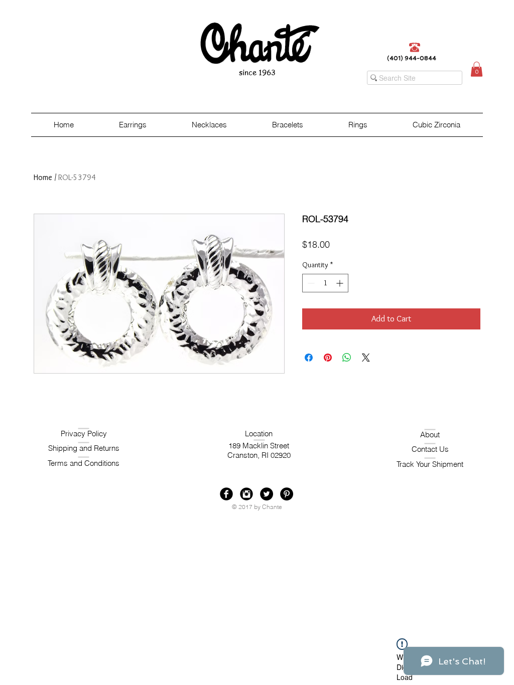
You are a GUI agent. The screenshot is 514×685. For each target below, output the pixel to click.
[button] (476, 69)
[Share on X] (366, 358)
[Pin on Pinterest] (328, 358)
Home (43, 177)
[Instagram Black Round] (246, 493)
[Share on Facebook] (309, 358)
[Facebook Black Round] (226, 493)
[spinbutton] (325, 283)
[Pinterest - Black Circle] (286, 493)
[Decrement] (310, 283)
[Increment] (340, 283)
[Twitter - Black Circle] (266, 493)
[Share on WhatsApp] (347, 358)
